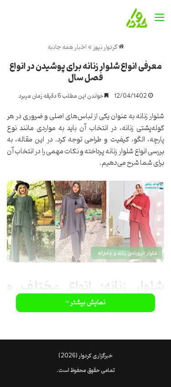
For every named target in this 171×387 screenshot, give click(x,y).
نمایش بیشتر (87, 302)
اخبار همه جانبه (67, 47)
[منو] (159, 21)
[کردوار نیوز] (136, 17)
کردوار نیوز (106, 47)
